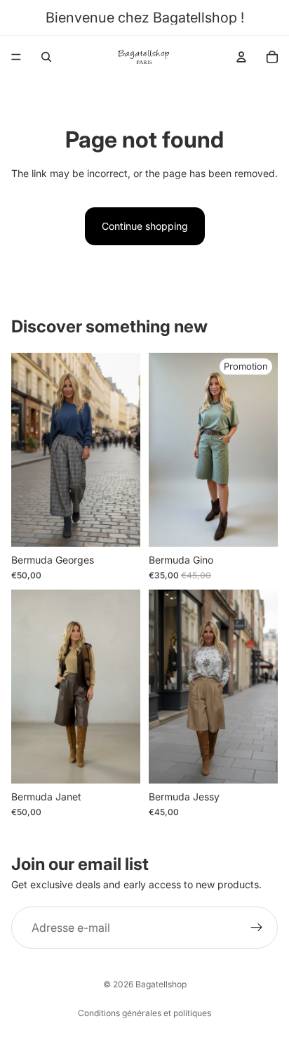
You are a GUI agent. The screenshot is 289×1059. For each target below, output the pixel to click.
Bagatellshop (161, 984)
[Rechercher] (46, 56)
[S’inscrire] (256, 927)
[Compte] (241, 56)
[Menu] (16, 57)
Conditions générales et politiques (144, 1013)
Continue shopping (145, 226)
